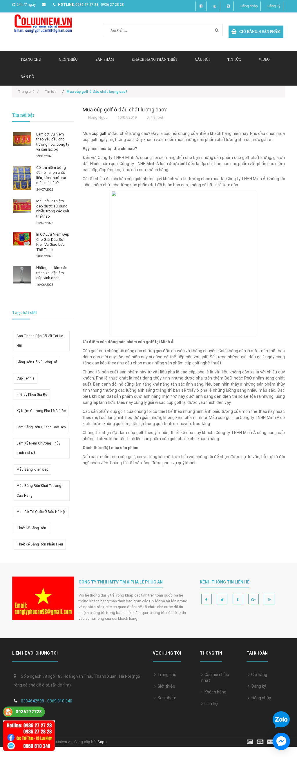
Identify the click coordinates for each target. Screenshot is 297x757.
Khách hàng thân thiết (154, 59)
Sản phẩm (166, 697)
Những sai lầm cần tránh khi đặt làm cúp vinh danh (51, 272)
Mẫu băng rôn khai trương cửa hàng (39, 491)
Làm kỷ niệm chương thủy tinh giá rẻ (38, 448)
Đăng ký (273, 6)
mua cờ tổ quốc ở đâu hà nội (41, 512)
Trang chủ (31, 59)
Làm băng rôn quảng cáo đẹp (41, 427)
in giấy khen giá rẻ (32, 395)
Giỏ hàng (258, 674)
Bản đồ (27, 77)
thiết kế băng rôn (31, 528)
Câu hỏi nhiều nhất (215, 677)
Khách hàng (214, 692)
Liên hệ (210, 703)
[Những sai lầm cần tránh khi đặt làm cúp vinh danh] (22, 274)
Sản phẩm (104, 59)
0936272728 (29, 711)
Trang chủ (166, 674)
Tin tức (234, 59)
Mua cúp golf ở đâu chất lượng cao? (125, 109)
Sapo (102, 742)
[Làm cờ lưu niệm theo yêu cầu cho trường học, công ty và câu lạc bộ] (22, 139)
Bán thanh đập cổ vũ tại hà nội (40, 341)
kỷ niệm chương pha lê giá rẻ (41, 411)
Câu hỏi (202, 59)
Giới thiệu (68, 59)
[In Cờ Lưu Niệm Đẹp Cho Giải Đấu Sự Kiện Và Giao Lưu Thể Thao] (22, 239)
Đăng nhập (249, 6)
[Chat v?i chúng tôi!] (281, 741)
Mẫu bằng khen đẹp (32, 469)
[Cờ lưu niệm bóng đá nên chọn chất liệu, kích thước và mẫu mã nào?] (22, 178)
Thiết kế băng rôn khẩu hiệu (40, 544)
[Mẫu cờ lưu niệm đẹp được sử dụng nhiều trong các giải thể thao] (22, 206)
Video (264, 59)
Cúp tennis (26, 378)
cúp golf (99, 133)
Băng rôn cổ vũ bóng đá (37, 362)
